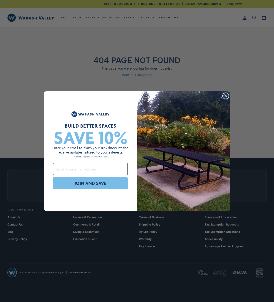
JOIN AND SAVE (90, 183)
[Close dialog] (226, 96)
